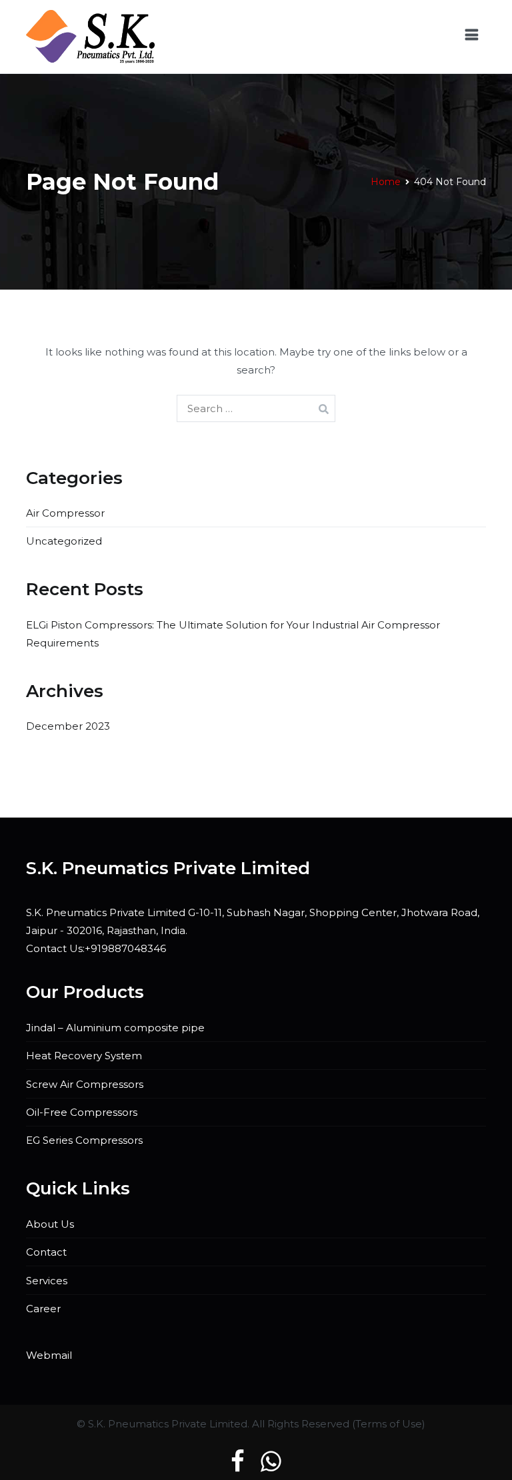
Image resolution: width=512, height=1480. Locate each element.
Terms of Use (388, 1423)
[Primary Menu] (471, 37)
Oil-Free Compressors (81, 1112)
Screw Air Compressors (84, 1084)
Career (43, 1308)
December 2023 (68, 726)
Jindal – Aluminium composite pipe (115, 1027)
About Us (50, 1224)
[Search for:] (256, 408)
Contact (46, 1252)
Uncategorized (64, 541)
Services (46, 1280)
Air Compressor (65, 513)
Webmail (49, 1355)
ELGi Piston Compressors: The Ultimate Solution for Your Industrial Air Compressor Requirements (233, 633)
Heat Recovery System (84, 1055)
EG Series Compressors (84, 1140)
